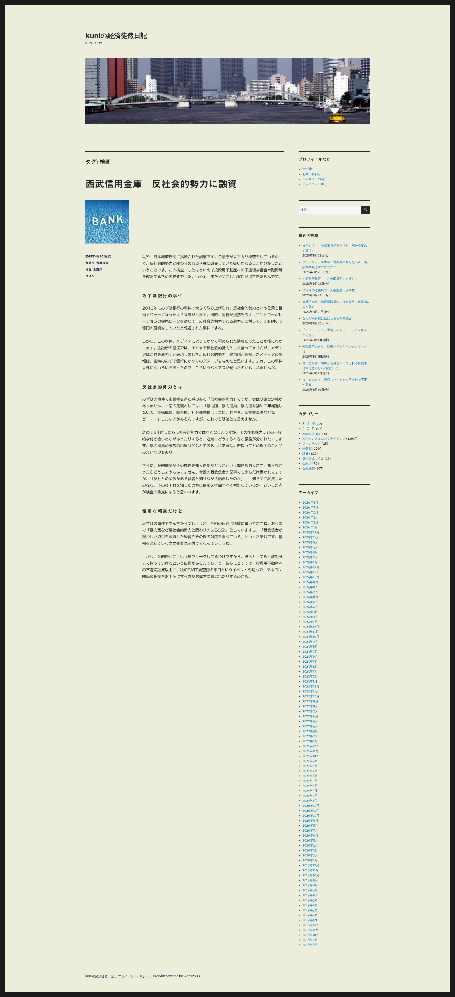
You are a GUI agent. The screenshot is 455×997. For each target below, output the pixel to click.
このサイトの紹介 (314, 179)
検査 (88, 269)
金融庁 (90, 263)
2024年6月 (310, 597)
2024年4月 (310, 607)
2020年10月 (310, 816)
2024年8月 (310, 587)
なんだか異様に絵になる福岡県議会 (327, 318)
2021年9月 (310, 761)
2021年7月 (310, 771)
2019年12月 (310, 865)
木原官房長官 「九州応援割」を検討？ (330, 279)
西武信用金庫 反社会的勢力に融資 (161, 184)
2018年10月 (310, 935)
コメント (91, 276)
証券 (305, 454)
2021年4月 (310, 786)
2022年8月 (310, 706)
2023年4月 (310, 667)
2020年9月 (310, 821)
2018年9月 (310, 940)
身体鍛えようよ (313, 458)
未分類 (307, 449)
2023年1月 (309, 681)
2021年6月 (310, 776)
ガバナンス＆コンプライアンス (324, 439)
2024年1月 (310, 622)
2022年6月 (310, 716)
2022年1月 (310, 741)
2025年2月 (310, 557)
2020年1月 (310, 860)
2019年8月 (310, 885)
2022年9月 (310, 701)
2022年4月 (310, 726)
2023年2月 (310, 676)
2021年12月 (310, 746)
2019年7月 (310, 890)
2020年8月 (310, 826)
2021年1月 (309, 801)
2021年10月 (310, 756)
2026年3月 (310, 517)
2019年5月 (310, 900)
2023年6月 (310, 657)
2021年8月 (310, 766)
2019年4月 (310, 905)
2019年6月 (310, 895)
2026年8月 (310, 503)
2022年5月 (310, 721)
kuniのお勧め (312, 434)
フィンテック (311, 444)
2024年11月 (310, 572)
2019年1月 (309, 920)
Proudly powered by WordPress (176, 976)
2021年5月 (310, 781)
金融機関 (102, 263)
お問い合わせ (311, 174)
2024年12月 (310, 567)
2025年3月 (310, 552)
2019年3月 (310, 910)
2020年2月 (310, 855)
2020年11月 (310, 811)
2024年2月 (310, 617)
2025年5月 (310, 542)
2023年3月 (310, 671)
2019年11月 (310, 870)
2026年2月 (310, 522)
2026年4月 (310, 512)
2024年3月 (310, 612)
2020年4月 (310, 845)
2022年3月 (310, 731)
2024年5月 (310, 602)
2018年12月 (310, 925)
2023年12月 (310, 627)
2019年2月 (310, 915)
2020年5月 (310, 840)
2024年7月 (310, 592)
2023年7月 (310, 652)
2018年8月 (310, 945)
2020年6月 (310, 835)
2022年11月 (310, 691)
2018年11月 (310, 930)
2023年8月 (310, 647)
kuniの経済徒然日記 (116, 35)
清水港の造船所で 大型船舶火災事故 (328, 290)
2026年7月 (310, 507)
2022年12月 (310, 686)
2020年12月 (310, 806)
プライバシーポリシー (317, 184)
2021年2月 (310, 796)
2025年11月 (310, 537)
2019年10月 (310, 875)
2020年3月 (310, 850)
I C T (308, 429)
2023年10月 (310, 637)
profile (307, 169)
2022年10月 (310, 696)
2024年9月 (310, 582)
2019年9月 (310, 880)
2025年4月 (310, 547)
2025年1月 (310, 562)
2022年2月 (310, 736)
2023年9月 (310, 642)
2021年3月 (309, 791)
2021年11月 (310, 751)
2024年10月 (310, 577)
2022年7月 (310, 711)
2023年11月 (310, 632)
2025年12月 (310, 532)
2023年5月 (310, 662)
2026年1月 (310, 527)
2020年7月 (310, 831)
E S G (308, 424)
